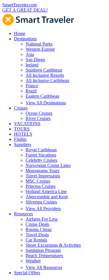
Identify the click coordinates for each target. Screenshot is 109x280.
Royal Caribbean (41, 149)
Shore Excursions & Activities (53, 245)
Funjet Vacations (41, 154)
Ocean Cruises (39, 113)
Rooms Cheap (39, 229)
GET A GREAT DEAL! (25, 10)
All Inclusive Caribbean (47, 80)
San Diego (35, 59)
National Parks (39, 43)
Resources (23, 213)
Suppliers (22, 144)
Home (19, 33)
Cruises (21, 108)
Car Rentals (36, 239)
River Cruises (38, 118)
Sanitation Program (43, 250)
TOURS (22, 128)
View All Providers (43, 208)
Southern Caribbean (44, 70)
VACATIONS (27, 123)
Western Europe (40, 49)
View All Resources (44, 267)
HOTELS (23, 134)
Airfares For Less (42, 219)
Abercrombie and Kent (47, 196)
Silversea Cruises (41, 201)
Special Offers (27, 272)
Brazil (31, 90)
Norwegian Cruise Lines (48, 165)
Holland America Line (46, 191)
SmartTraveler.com (19, 4)
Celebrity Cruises (41, 160)
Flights (20, 139)
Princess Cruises (41, 186)
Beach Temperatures (44, 255)
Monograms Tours (42, 170)
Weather (33, 260)
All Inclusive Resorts (45, 75)
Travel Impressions (43, 175)
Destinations (25, 38)
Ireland (32, 64)
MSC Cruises (38, 181)
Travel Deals (37, 234)
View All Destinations (46, 102)
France (32, 85)
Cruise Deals (37, 224)
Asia (30, 54)
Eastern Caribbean (42, 96)
